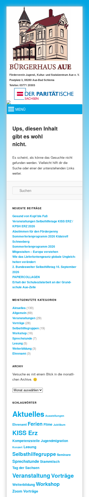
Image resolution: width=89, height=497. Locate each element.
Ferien (35, 423)
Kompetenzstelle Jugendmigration (40, 440)
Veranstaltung (31, 475)
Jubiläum (59, 424)
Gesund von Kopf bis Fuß (29, 216)
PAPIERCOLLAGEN (26, 277)
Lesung (17, 343)
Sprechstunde (22, 338)
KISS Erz (25, 432)
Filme (48, 424)
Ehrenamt (19, 353)
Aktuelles (19, 308)
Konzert (17, 447)
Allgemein (19, 313)
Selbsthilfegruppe (34, 453)
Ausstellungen (54, 416)
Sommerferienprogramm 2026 (33, 246)
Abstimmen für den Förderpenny (35, 231)
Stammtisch (50, 461)
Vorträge (18, 323)
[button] (20, 109)
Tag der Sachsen (25, 467)
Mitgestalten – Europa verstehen (35, 251)
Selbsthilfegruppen (25, 328)
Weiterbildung (22, 348)
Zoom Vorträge (25, 491)
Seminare (64, 454)
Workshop (19, 333)
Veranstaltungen (23, 318)
